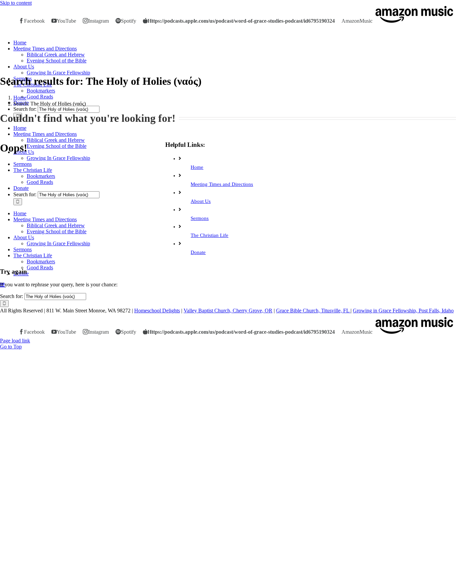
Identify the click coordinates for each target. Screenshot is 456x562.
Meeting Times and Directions (222, 184)
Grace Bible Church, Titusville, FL (313, 310)
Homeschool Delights (157, 310)
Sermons (200, 218)
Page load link (15, 340)
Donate (198, 252)
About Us (201, 201)
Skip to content (16, 3)
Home (197, 167)
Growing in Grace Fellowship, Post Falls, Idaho (403, 310)
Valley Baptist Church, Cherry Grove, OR (228, 310)
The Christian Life (209, 235)
